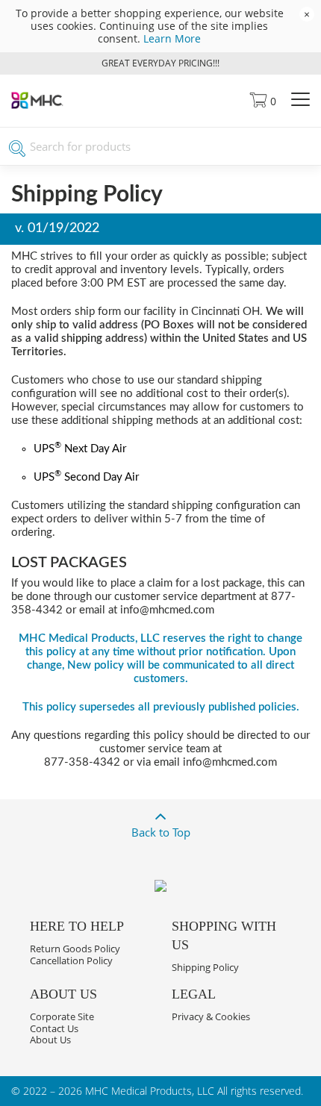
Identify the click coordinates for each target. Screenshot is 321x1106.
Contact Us (54, 1028)
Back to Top (160, 832)
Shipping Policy (205, 967)
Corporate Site (62, 1016)
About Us (50, 1039)
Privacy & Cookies (211, 1016)
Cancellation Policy (71, 960)
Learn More (172, 38)
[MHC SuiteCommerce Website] (37, 105)
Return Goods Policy (75, 948)
